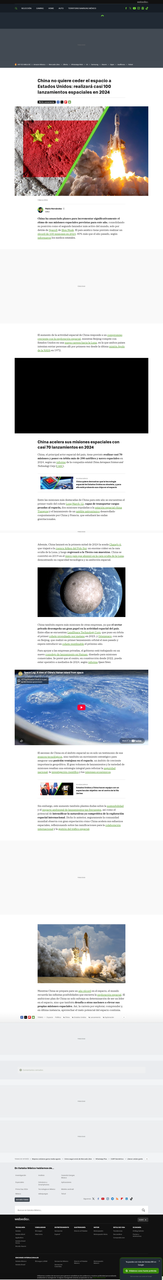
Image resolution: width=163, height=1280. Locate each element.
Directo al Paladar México (80, 1262)
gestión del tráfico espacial (73, 829)
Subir (141, 1220)
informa (93, 662)
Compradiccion (119, 1237)
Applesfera (19, 1237)
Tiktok (146, 8)
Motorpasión (98, 1231)
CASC (59, 466)
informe (61, 462)
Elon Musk (68, 230)
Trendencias (117, 1231)
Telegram (112, 1198)
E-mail (69, 102)
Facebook (126, 8)
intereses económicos (97, 772)
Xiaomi (104, 64)
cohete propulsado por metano (67, 636)
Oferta (65, 64)
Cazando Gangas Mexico (68, 1176)
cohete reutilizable (73, 644)
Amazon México (39, 64)
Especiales (19, 1182)
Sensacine (58, 1231)
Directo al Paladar (80, 1231)
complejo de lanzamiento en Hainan (66, 654)
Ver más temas (22, 1199)
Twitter (130, 8)
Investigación (20, 1175)
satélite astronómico (88, 511)
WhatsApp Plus (101, 1159)
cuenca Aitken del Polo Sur (71, 548)
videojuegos (43, 1193)
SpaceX (53, 230)
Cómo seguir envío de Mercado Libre (78, 1159)
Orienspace (105, 636)
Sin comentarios (47, 102)
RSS (117, 1198)
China (67, 1017)
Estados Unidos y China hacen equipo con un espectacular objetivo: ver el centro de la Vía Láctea (97, 790)
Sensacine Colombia (58, 1265)
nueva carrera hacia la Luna (81, 342)
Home (51, 8)
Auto (61, 8)
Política (58, 1017)
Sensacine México (61, 1261)
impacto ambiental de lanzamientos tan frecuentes (71, 809)
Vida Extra (38, 1234)
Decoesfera (117, 1234)
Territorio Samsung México (82, 8)
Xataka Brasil (20, 1264)
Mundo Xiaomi (20, 1246)
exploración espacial (109, 994)
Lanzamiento (95, 1017)
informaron (44, 237)
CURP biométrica (117, 1159)
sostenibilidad (115, 806)
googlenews (142, 8)
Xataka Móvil (20, 1234)
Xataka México (20, 1261)
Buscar (143, 1210)
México (18, 1193)
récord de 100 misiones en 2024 (57, 233)
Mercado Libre (54, 64)
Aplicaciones (66, 1182)
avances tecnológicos (50, 756)
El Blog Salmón (138, 1231)
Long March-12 (75, 503)
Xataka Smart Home (20, 1242)
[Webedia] (142, 1)
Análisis (41, 1175)
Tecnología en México (46, 1189)
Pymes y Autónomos (137, 1235)
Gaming (40, 8)
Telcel (63, 1193)
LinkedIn (127, 1198)
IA (87, 64)
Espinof (57, 1234)
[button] (55, 208)
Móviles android (67, 1189)
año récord (84, 991)
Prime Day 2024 (21, 1189)
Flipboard (65, 102)
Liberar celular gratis (135, 1159)
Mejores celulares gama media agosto (46, 1159)
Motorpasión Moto (101, 1234)
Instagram (138, 8)
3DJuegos (38, 1231)
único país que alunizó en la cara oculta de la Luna (94, 556)
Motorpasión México (98, 1262)
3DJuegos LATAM (41, 1261)
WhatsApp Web (77, 64)
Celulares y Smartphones (43, 1183)
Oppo (112, 64)
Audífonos (121, 64)
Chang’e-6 (115, 544)
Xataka (18, 1231)
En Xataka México (82, 478)
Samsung (94, 64)
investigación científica (65, 772)
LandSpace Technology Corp (83, 632)
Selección (26, 8)
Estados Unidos (80, 1017)
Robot (130, 64)
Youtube (134, 8)
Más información (99, 1277)
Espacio (50, 1017)
